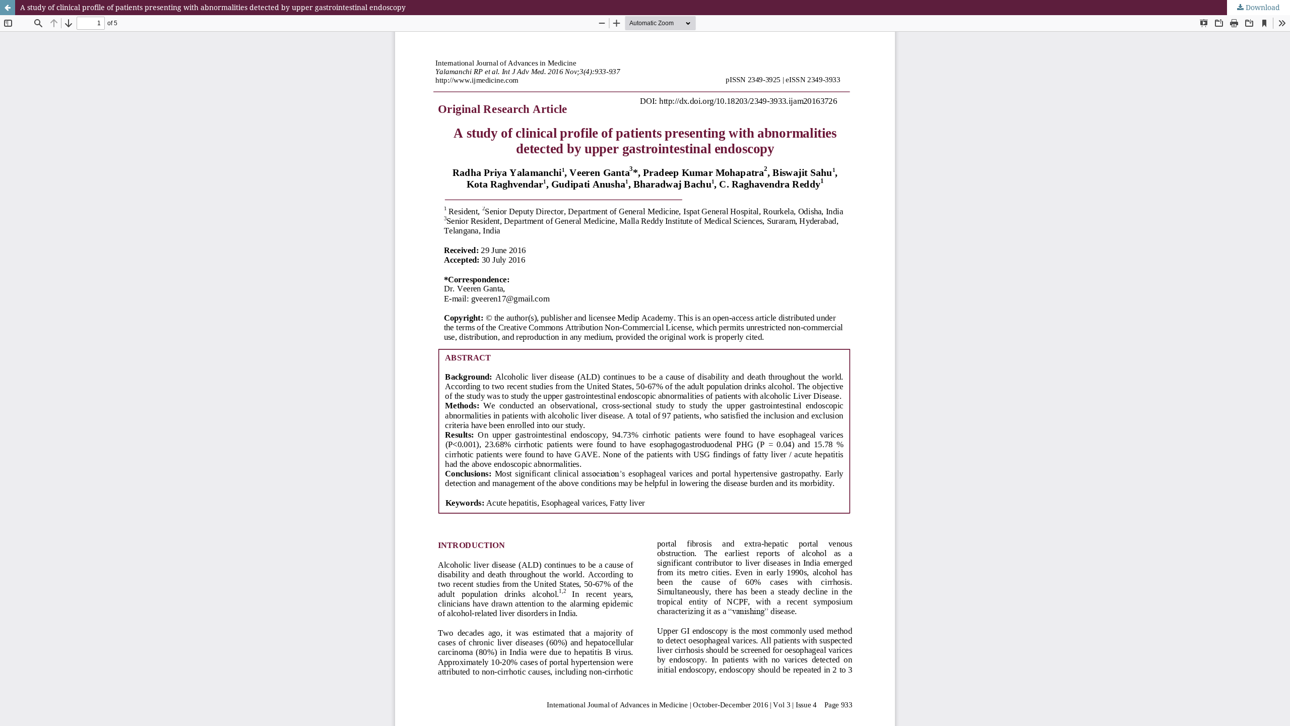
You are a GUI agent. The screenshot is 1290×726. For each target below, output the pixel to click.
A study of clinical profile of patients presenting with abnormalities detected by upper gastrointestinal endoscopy (213, 7)
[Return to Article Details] (7, 7)
